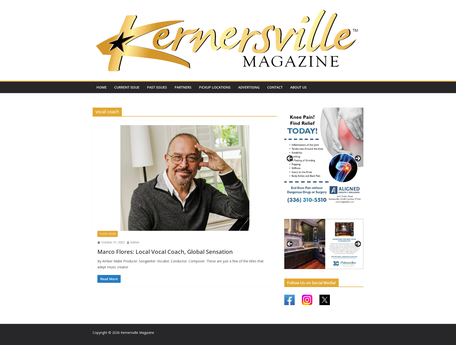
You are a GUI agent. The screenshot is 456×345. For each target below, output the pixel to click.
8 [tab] (326, 270)
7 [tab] (321, 270)
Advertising (249, 87)
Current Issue (126, 87)
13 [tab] (354, 271)
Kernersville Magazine (137, 332)
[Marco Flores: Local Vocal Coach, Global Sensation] (184, 178)
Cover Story (107, 234)
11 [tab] (343, 271)
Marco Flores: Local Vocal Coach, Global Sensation (165, 251)
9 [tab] (332, 270)
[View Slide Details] (323, 158)
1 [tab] (315, 214)
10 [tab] (338, 271)
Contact (275, 87)
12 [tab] (348, 271)
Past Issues (157, 87)
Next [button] (358, 158)
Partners (183, 87)
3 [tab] (326, 214)
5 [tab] (310, 270)
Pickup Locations (215, 87)
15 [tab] (324, 274)
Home (101, 87)
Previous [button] (290, 158)
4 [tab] (332, 214)
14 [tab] (359, 271)
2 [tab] (321, 214)
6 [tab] (315, 270)
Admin (134, 242)
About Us (298, 87)
